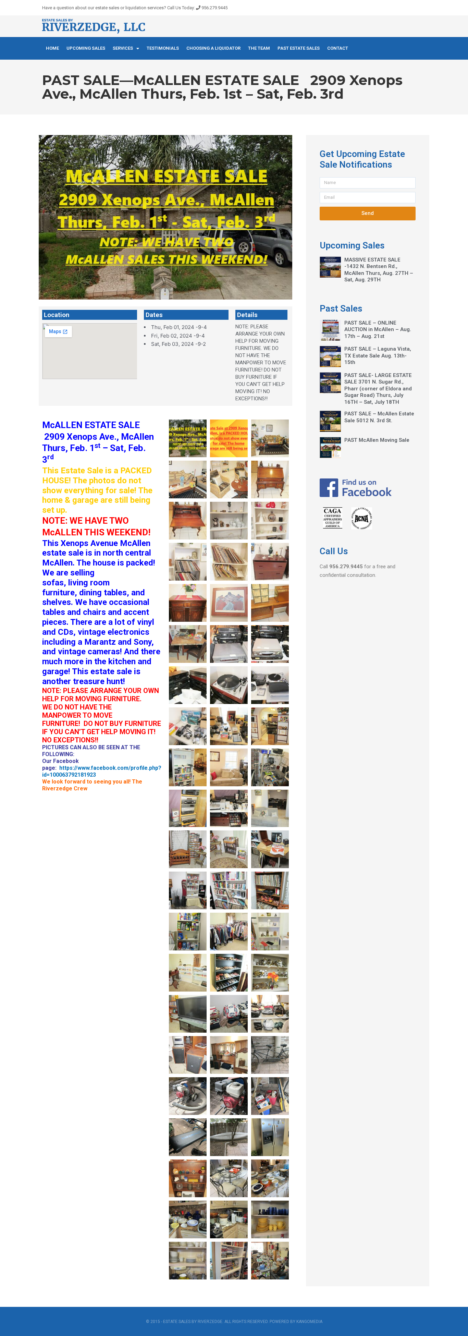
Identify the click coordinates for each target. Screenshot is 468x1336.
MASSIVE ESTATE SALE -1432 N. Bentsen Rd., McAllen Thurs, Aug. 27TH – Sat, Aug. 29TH (378, 270)
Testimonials (163, 48)
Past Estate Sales (299, 48)
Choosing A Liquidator (213, 48)
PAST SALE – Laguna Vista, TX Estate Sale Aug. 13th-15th (377, 355)
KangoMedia (309, 1321)
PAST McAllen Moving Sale (376, 440)
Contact (337, 48)
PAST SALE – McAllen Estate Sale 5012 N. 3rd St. (379, 417)
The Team (259, 48)
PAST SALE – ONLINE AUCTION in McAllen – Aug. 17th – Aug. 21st (377, 329)
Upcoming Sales (85, 48)
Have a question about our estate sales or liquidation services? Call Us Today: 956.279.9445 (134, 7)
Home (52, 48)
